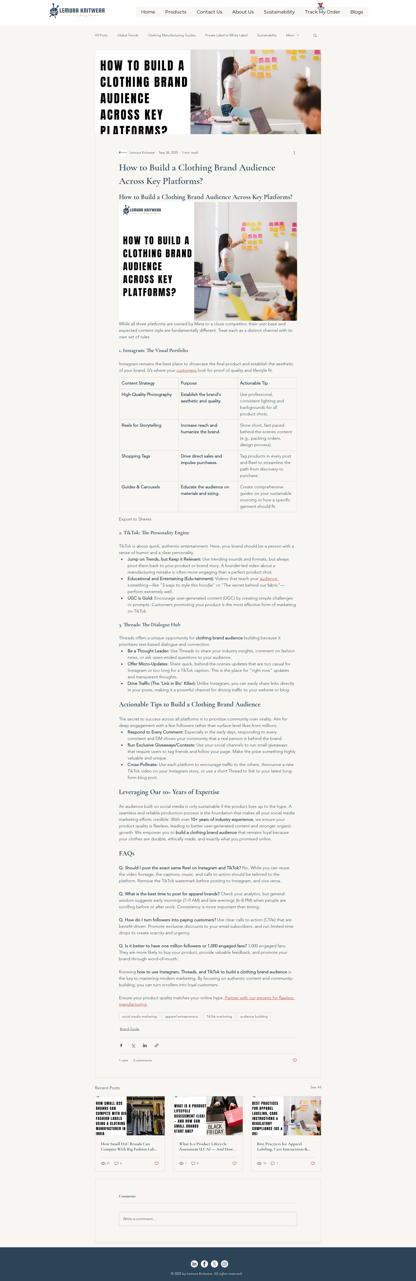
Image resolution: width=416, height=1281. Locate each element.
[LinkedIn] (194, 1264)
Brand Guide (129, 1029)
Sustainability (267, 35)
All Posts (101, 35)
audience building (254, 1016)
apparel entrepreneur (181, 1016)
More (290, 35)
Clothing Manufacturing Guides (172, 35)
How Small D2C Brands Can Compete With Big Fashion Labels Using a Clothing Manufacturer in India (130, 1146)
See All (316, 1087)
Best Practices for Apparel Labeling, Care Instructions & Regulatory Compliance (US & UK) (283, 1146)
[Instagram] (224, 1264)
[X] (214, 1264)
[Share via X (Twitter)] (133, 1045)
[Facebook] (204, 1264)
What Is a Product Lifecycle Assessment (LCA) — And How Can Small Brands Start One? (206, 1146)
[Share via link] (156, 1045)
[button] (175, 12)
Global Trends (127, 35)
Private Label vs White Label (226, 35)
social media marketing (139, 1016)
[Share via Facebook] (121, 1045)
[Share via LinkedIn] (145, 1045)
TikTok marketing (219, 1016)
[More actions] (294, 152)
